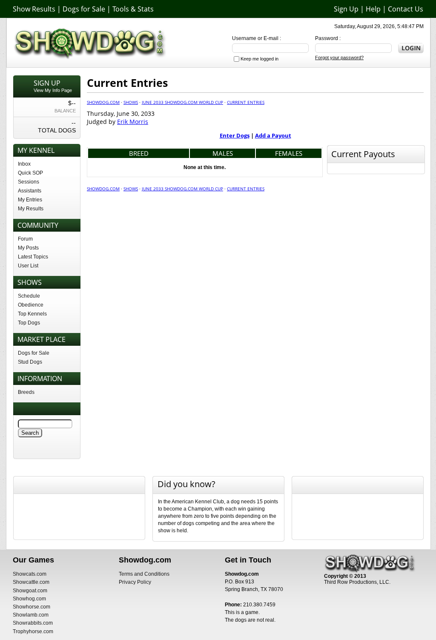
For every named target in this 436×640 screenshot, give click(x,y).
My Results (30, 209)
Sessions (28, 182)
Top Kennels (32, 314)
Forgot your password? (339, 57)
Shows (130, 102)
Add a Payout (273, 135)
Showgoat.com (30, 591)
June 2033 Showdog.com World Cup (182, 102)
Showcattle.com (31, 582)
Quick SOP (30, 173)
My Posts (28, 248)
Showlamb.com (31, 615)
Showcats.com (29, 574)
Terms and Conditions (144, 574)
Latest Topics (33, 257)
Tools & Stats (133, 9)
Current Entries (245, 102)
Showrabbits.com (33, 623)
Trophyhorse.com (33, 631)
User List (28, 266)
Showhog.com (29, 599)
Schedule (29, 296)
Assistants (29, 191)
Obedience (30, 305)
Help (373, 9)
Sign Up (346, 9)
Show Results (34, 9)
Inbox (24, 164)
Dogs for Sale (84, 9)
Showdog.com (103, 102)
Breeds (26, 392)
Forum (25, 239)
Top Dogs (29, 323)
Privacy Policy (135, 582)
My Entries (30, 200)
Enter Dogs (235, 135)
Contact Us (405, 9)
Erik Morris (132, 122)
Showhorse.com (31, 607)
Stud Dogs (30, 362)
